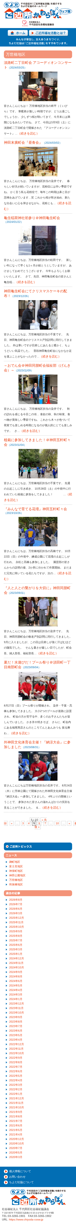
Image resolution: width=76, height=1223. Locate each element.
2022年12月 (16, 1044)
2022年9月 (15, 1057)
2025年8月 (15, 935)
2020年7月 (15, 1148)
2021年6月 (15, 1125)
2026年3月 (15, 913)
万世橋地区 (16, 879)
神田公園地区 (17, 875)
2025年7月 (15, 940)
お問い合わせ (17, 1176)
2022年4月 (15, 1080)
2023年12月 (16, 1003)
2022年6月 (15, 1071)
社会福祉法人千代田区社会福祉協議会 (38, 23)
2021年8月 (15, 1116)
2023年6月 (15, 1030)
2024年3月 (15, 994)
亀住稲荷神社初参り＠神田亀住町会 (32, 218)
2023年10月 (16, 1012)
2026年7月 (15, 904)
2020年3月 (15, 1157)
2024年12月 (16, 958)
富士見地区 (16, 866)
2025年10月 (16, 926)
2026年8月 (15, 899)
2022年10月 (16, 1053)
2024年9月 (15, 971)
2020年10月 (16, 1143)
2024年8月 (15, 976)
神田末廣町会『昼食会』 (23, 142)
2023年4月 (15, 1039)
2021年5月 (15, 1130)
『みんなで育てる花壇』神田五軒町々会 (35, 509)
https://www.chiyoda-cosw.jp (26, 1219)
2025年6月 (15, 944)
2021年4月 (15, 1134)
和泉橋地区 (16, 884)
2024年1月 (15, 999)
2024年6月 (15, 981)
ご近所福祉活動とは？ (48, 33)
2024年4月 (15, 990)
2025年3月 (15, 949)
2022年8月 (15, 1062)
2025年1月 (15, 953)
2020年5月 (15, 1152)
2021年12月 (16, 1098)
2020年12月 (16, 1139)
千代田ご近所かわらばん (38, 10)
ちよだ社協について (21, 1182)
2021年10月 (16, 1107)
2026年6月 (15, 908)
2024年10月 (16, 967)
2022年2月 (15, 1089)
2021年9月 (15, 1111)
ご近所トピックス (38, 846)
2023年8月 (15, 1021)
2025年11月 (16, 922)
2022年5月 (15, 1075)
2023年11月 (16, 1008)
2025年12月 (16, 917)
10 (57, 823)
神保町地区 (16, 870)
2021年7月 (15, 1120)
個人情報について (20, 1171)
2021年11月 (16, 1102)
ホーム (18, 33)
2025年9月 (15, 931)
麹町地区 (14, 861)
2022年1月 (15, 1093)
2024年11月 (16, 962)
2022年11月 (16, 1048)
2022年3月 (15, 1084)
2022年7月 (15, 1066)
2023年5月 (15, 1035)
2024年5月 (15, 985)
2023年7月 (15, 1026)
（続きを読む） (28, 133)
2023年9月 (15, 1017)
